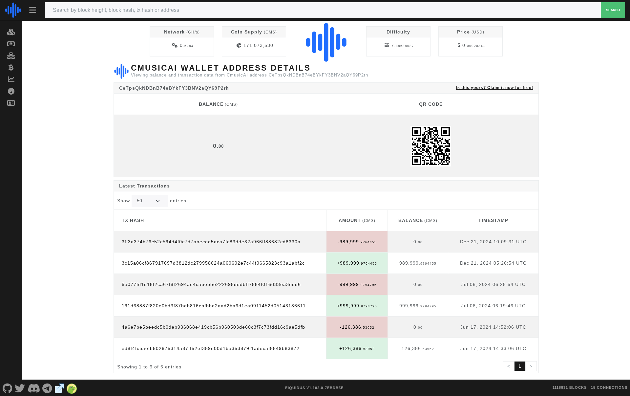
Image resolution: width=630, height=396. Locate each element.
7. (402, 45)
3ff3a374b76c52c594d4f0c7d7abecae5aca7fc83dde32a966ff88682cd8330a (211, 241)
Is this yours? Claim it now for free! (494, 87)
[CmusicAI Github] (7, 388)
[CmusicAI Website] (59, 388)
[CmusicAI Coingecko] (71, 388)
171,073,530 (258, 45)
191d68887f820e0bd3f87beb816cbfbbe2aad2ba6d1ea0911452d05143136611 (214, 305)
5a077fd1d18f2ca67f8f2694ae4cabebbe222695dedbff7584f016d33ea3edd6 (211, 284)
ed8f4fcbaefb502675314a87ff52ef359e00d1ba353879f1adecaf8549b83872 (211, 348)
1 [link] (519, 366)
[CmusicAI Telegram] (47, 388)
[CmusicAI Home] (13, 10)
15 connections (609, 387)
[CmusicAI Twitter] (20, 388)
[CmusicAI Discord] (34, 388)
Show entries (151, 200)
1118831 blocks (570, 387)
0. (187, 45)
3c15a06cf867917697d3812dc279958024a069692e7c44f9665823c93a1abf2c (213, 263)
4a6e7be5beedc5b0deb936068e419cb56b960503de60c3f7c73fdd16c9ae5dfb (213, 327)
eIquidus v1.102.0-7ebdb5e (314, 388)
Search (613, 10)
